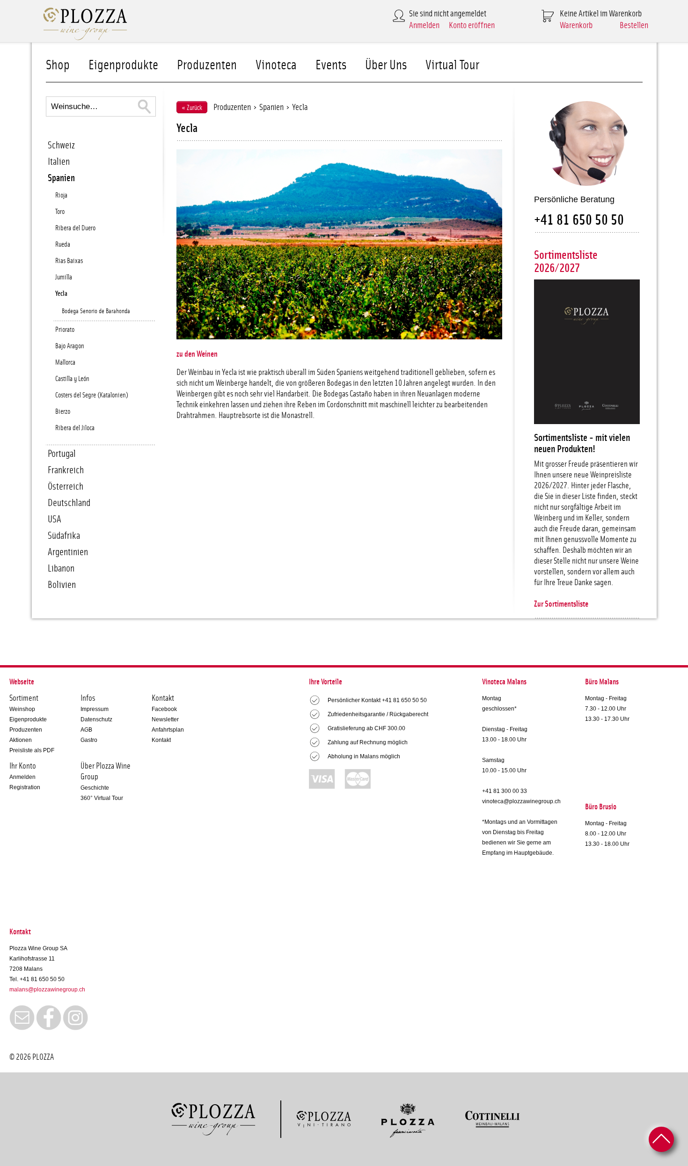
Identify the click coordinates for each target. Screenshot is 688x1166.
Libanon (61, 568)
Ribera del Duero (75, 228)
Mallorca (65, 362)
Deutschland (69, 503)
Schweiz (61, 145)
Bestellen (634, 25)
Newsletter (165, 719)
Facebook (164, 709)
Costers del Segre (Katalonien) (91, 395)
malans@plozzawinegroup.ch (47, 989)
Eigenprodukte (123, 65)
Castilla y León (72, 378)
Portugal (62, 454)
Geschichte (95, 788)
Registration (24, 787)
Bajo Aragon (69, 346)
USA (54, 519)
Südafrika (64, 536)
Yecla (61, 293)
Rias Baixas (69, 260)
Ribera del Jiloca (75, 428)
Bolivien (62, 585)
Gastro (89, 740)
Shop (58, 65)
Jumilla (63, 277)
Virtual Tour (452, 65)
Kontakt (161, 740)
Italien (59, 162)
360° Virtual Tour (102, 798)
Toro (60, 211)
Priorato (64, 329)
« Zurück (192, 107)
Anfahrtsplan (168, 729)
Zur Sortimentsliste (561, 604)
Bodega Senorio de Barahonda (96, 311)
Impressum (95, 709)
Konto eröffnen (472, 25)
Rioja (61, 195)
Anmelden (424, 25)
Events (330, 65)
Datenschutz (96, 719)
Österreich (65, 486)
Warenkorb (576, 25)
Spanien (61, 178)
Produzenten (207, 65)
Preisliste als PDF (31, 750)
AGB (86, 729)
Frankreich (66, 470)
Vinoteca (276, 65)
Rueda (62, 244)
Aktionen (20, 740)
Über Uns (386, 65)
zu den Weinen (197, 354)
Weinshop (22, 709)
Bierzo (62, 411)
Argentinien (68, 552)
